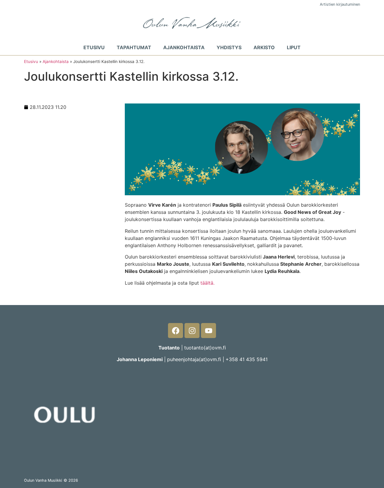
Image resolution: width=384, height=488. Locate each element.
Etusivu (94, 47)
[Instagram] (192, 330)
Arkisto (264, 47)
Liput (294, 47)
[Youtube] (208, 330)
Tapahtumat (134, 47)
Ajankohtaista (184, 47)
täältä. (206, 283)
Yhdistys (229, 47)
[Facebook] (175, 330)
